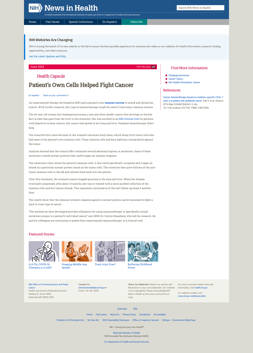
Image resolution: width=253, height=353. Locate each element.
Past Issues (101, 314)
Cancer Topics (176, 78)
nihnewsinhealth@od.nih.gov (91, 288)
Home (89, 314)
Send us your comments (55, 95)
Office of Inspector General (146, 320)
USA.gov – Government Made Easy (178, 320)
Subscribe (122, 309)
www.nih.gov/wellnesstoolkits (192, 296)
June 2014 (37, 66)
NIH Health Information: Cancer (184, 82)
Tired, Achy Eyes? (105, 264)
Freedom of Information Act (70, 320)
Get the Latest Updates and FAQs (47, 56)
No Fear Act (93, 320)
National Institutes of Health (126, 333)
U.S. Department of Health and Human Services (126, 342)
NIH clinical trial (129, 118)
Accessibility (160, 314)
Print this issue (144, 67)
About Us (114, 314)
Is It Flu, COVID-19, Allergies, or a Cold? (40, 266)
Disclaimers (145, 314)
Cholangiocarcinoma (179, 75)
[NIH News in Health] (63, 9)
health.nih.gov (201, 288)
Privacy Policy (129, 314)
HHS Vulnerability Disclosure (115, 320)
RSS (135, 309)
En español (34, 95)
